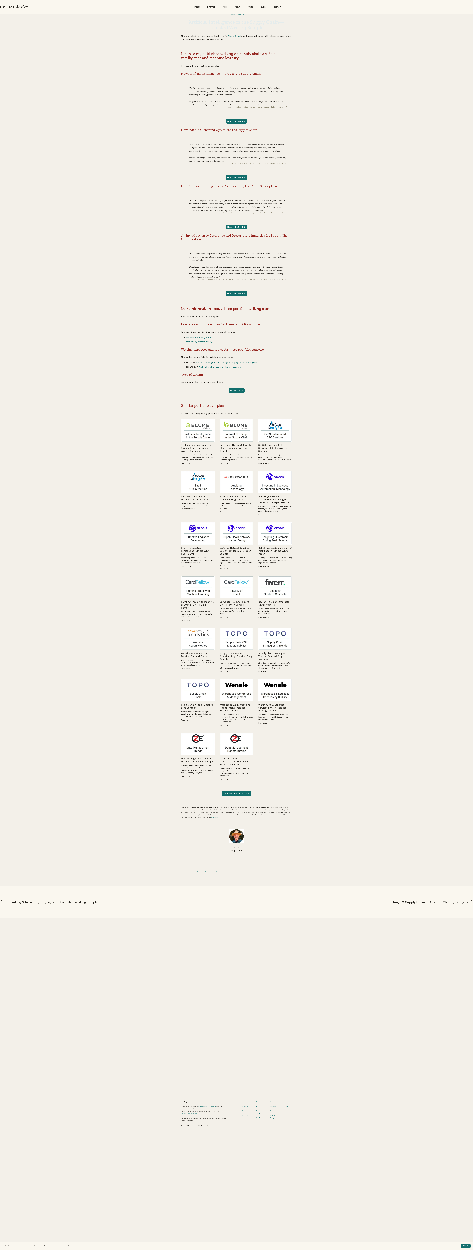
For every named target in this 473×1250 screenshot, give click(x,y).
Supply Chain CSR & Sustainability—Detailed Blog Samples (236, 656)
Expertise (211, 7)
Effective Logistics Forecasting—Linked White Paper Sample (196, 551)
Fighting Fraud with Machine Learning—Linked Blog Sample (197, 604)
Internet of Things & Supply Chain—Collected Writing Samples (235, 448)
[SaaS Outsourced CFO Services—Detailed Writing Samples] (275, 430)
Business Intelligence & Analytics (206, 871)
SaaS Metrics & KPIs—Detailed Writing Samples (195, 498)
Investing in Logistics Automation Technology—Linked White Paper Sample (273, 499)
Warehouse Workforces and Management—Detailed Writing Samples (235, 707)
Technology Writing (241, 14)
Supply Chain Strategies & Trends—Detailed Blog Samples (273, 656)
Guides (263, 7)
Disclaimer (287, 1106)
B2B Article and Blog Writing (199, 337)
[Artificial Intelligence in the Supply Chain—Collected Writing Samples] (198, 430)
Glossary (273, 1106)
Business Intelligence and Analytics (213, 362)
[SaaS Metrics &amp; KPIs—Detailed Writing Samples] (198, 482)
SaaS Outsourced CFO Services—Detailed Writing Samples (272, 448)
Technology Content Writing (199, 341)
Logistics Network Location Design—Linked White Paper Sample (235, 551)
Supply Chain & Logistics (219, 871)
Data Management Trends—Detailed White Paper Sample (197, 760)
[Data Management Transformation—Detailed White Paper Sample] (236, 744)
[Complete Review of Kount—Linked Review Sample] (236, 587)
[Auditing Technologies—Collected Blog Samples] (236, 482)
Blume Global (234, 36)
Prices (250, 7)
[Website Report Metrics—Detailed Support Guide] (198, 639)
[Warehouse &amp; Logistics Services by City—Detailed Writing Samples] (275, 690)
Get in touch (236, 390)
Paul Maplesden (14, 6)
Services (196, 7)
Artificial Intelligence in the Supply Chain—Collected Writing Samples (196, 448)
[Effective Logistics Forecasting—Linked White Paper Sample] (198, 533)
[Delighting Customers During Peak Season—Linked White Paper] (275, 533)
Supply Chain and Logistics (245, 362)
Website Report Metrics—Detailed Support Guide (195, 655)
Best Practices (259, 1112)
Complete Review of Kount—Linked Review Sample (235, 603)
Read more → (186, 463)
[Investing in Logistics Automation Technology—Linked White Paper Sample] (275, 482)
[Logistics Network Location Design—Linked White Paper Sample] (236, 533)
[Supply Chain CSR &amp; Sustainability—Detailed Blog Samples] (236, 639)
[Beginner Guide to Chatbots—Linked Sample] (275, 587)
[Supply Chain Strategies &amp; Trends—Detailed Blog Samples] (275, 639)
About (258, 1106)
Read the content (236, 121)
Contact (277, 7)
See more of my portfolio (236, 793)
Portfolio (245, 1115)
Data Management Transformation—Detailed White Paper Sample (234, 761)
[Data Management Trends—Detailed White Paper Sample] (198, 744)
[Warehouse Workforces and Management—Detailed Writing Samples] (236, 690)
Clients (258, 1118)
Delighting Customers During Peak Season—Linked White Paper (275, 551)
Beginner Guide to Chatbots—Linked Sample (274, 603)
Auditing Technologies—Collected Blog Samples (233, 498)
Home (244, 1102)
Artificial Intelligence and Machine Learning (220, 367)
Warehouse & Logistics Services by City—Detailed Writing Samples (272, 707)
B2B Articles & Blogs (232, 14)
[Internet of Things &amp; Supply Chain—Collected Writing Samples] (236, 430)
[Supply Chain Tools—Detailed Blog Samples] (198, 690)
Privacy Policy (272, 1117)
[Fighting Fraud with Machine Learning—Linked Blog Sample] (198, 587)
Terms (286, 1102)
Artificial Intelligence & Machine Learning (189, 871)
